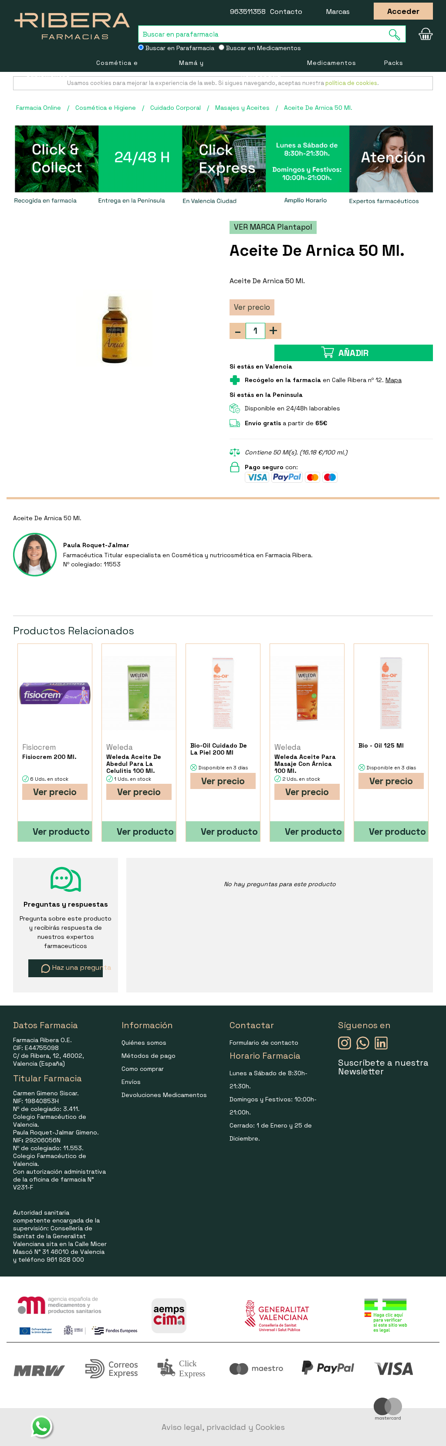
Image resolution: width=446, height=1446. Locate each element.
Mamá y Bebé (191, 74)
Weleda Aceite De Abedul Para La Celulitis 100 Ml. (133, 763)
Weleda (119, 747)
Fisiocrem (39, 747)
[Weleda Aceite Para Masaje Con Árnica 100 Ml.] (307, 693)
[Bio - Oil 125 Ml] (391, 693)
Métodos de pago (149, 1056)
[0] (424, 34)
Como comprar (143, 1069)
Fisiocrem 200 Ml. (49, 756)
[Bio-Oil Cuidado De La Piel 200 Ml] (223, 693)
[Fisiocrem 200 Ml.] (55, 693)
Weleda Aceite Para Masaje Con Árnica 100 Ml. (305, 763)
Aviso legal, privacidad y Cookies (223, 1427)
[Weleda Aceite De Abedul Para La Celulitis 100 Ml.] (139, 693)
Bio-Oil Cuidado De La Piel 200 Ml (218, 749)
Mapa (393, 380)
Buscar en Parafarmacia (179, 48)
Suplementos (48, 74)
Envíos (131, 1082)
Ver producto (61, 831)
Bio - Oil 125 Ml (381, 745)
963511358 (248, 11)
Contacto (286, 11)
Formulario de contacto (264, 1042)
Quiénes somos (144, 1042)
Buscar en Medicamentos (262, 48)
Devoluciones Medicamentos (164, 1095)
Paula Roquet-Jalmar (96, 545)
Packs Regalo (395, 74)
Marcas (338, 11)
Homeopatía (261, 74)
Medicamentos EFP (331, 74)
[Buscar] (397, 34)
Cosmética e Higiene (117, 74)
